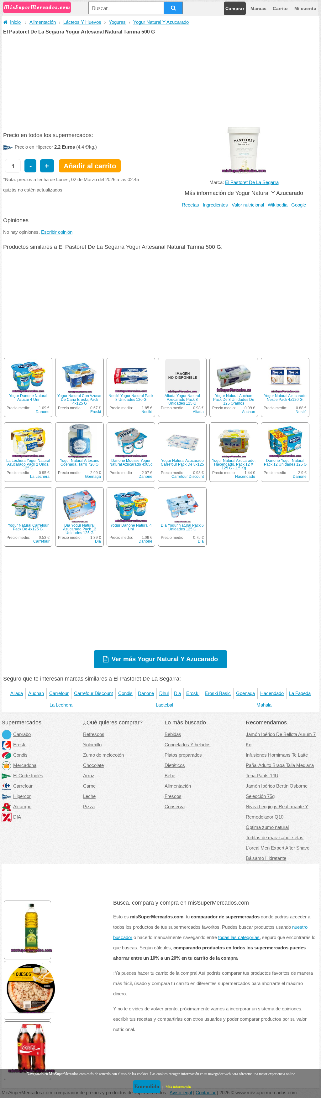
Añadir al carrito (90, 166)
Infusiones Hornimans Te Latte (277, 755)
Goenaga (93, 476)
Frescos (173, 796)
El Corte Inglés (28, 775)
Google (298, 204)
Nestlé (146, 412)
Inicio (15, 22)
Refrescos (93, 734)
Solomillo (92, 744)
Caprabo (22, 734)
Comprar (234, 8)
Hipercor (22, 796)
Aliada (198, 412)
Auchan (248, 412)
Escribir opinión (56, 232)
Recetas (190, 204)
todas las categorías (239, 937)
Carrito (280, 8)
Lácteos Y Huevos (82, 22)
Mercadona (24, 765)
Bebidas (173, 734)
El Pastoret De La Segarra (252, 182)
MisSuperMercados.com (37, 7)
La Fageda (300, 693)
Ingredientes (215, 204)
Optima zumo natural (267, 827)
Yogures (117, 22)
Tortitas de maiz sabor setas (274, 837)
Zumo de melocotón (103, 755)
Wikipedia (277, 204)
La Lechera (40, 476)
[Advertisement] (160, 81)
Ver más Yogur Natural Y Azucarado (165, 659)
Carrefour (41, 541)
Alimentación (42, 22)
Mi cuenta (305, 8)
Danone (43, 412)
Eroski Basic (218, 693)
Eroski (95, 412)
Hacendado (245, 476)
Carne (89, 786)
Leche (89, 796)
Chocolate (93, 765)
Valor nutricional (248, 204)
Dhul (164, 693)
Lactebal (164, 704)
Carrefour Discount (187, 476)
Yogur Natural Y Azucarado (161, 22)
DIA (17, 817)
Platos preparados (183, 755)
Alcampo (22, 806)
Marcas (258, 8)
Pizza (89, 806)
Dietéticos (175, 765)
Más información (178, 1087)
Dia (98, 541)
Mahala (263, 704)
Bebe (170, 775)
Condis (125, 693)
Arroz (88, 775)
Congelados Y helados (188, 744)
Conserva (175, 806)
